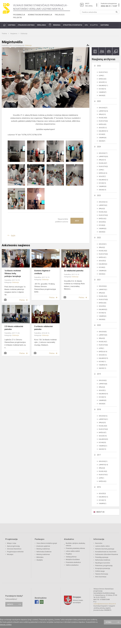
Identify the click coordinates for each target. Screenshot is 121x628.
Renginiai (56, 25)
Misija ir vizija (11, 543)
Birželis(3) (102, 79)
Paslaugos (60, 15)
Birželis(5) (102, 124)
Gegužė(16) (103, 355)
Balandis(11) (103, 85)
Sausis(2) (102, 274)
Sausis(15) (102, 449)
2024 (99, 147)
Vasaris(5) (102, 400)
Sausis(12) (102, 368)
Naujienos (14, 33)
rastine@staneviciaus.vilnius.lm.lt (104, 604)
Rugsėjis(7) (103, 163)
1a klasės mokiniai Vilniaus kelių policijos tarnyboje (12, 273)
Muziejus (10, 554)
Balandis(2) (103, 264)
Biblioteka (40, 557)
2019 (99, 374)
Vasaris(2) (102, 316)
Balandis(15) (103, 358)
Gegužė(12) (103, 82)
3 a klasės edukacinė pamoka (43, 327)
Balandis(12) (103, 131)
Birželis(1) (102, 257)
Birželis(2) (102, 218)
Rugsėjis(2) (103, 212)
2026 (99, 66)
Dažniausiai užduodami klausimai (106, 554)
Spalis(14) (102, 160)
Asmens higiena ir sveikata (42, 272)
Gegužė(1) (102, 390)
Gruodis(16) (103, 416)
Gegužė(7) (102, 176)
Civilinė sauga (100, 571)
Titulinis (4, 33)
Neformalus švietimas (44, 552)
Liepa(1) (101, 75)
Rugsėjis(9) (103, 118)
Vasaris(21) (103, 446)
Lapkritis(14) (103, 465)
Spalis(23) (102, 422)
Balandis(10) (103, 394)
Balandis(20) (103, 439)
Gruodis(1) (103, 244)
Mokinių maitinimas (43, 549)
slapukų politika (5, 625)
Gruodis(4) (103, 286)
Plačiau (22, 300)
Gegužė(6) (102, 222)
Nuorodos (98, 543)
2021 (99, 280)
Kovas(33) (102, 442)
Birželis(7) (102, 432)
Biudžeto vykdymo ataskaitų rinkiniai (75, 544)
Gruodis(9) (103, 332)
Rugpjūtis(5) (103, 121)
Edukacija (24, 33)
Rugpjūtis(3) (103, 166)
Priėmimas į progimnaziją (103, 565)
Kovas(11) (102, 361)
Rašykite (10, 604)
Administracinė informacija (40, 15)
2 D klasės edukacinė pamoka (13, 327)
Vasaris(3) (102, 228)
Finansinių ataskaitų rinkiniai (75, 548)
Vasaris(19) (103, 365)
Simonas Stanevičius (14, 549)
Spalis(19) (102, 114)
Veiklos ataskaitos (72, 565)
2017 (99, 455)
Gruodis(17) (103, 153)
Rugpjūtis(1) (103, 72)
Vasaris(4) (102, 137)
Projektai (17, 18)
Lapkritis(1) (103, 289)
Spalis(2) (102, 247)
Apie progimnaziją (13, 546)
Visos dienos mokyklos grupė (47, 543)
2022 (99, 238)
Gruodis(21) (103, 461)
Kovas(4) (102, 225)
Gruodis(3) (103, 380)
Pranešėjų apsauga (101, 557)
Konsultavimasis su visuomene (105, 552)
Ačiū (77, 221)
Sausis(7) (102, 141)
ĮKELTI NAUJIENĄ (88, 5)
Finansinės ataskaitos (73, 562)
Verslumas (41, 25)
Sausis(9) (102, 95)
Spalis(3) (102, 208)
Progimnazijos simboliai (15, 552)
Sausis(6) (102, 319)
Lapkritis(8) (103, 384)
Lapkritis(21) (103, 419)
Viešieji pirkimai (71, 557)
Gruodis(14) (103, 202)
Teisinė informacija (101, 574)
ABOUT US (100, 512)
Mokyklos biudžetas (73, 559)
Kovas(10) (102, 183)
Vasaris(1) (102, 503)
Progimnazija (19, 15)
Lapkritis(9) (103, 335)
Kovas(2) (102, 267)
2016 (99, 487)
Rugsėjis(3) (103, 251)
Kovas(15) (102, 89)
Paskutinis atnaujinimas (109, 5)
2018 (99, 409)
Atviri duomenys (100, 577)
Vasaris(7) (102, 92)
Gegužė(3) (102, 261)
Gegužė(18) (103, 436)
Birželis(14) (103, 173)
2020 (99, 325)
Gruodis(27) (103, 108)
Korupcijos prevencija (102, 568)
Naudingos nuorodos (102, 563)
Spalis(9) (102, 338)
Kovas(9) (102, 134)
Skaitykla (40, 560)
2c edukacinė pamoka (73, 270)
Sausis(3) (102, 232)
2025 (99, 101)
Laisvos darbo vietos (102, 546)
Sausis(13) (102, 190)
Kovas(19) (102, 500)
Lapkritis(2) (103, 205)
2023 (99, 195)
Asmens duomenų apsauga (104, 549)
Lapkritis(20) (103, 156)
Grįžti (13, 235)
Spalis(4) (102, 387)
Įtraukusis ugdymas (43, 546)
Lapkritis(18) (103, 111)
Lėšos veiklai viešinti (73, 551)
